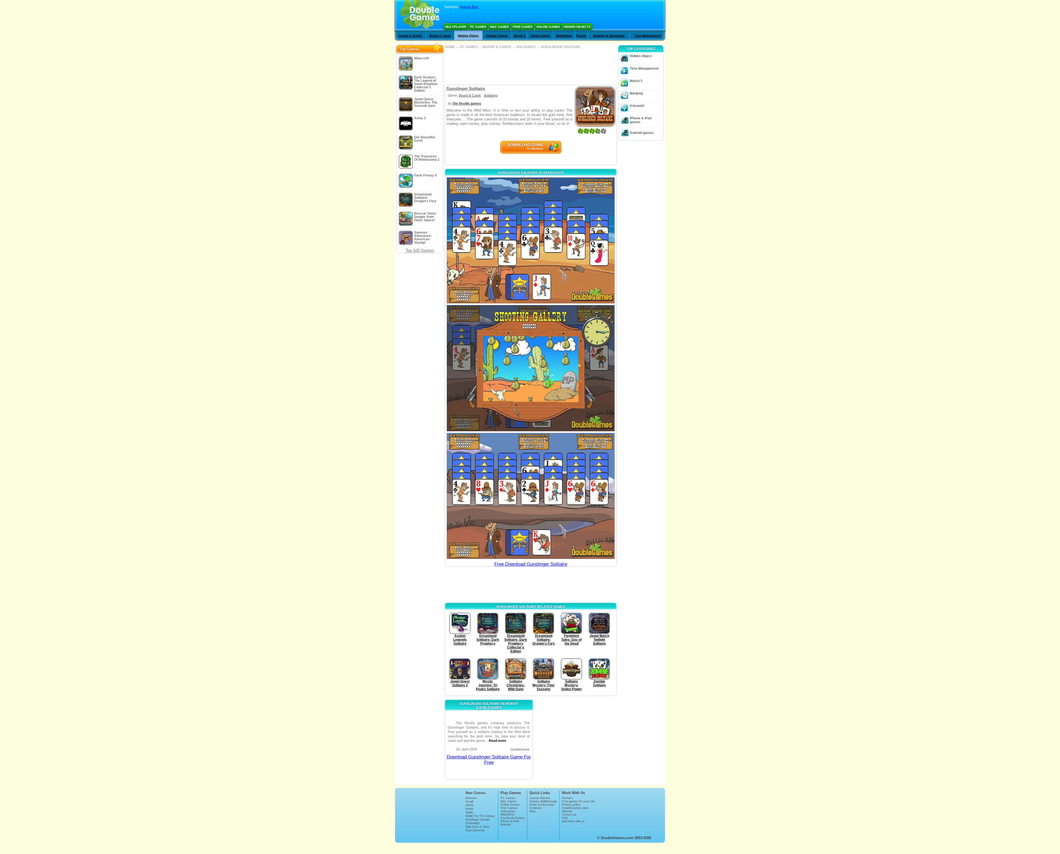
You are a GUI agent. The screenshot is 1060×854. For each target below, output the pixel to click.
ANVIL (469, 805)
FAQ (565, 817)
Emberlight (472, 823)
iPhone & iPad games (640, 120)
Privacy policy (571, 804)
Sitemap (567, 811)
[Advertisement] (530, 67)
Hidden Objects (577, 26)
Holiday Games (497, 35)
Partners (567, 798)
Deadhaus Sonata (477, 819)
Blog (532, 811)
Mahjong (636, 93)
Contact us (569, 814)
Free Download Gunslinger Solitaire (530, 564)
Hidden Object (468, 35)
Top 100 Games (420, 250)
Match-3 (519, 35)
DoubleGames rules (575, 808)
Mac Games (499, 26)
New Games (475, 793)
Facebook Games (512, 817)
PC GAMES (469, 47)
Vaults (469, 812)
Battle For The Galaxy (480, 816)
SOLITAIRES (526, 47)
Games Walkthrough (543, 801)
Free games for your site (578, 801)
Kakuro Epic (469, 7)
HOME (450, 47)
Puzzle (581, 35)
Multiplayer (455, 26)
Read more (497, 741)
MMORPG (507, 814)
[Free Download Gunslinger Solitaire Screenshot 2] (531, 368)
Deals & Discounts (541, 804)
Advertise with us (573, 821)
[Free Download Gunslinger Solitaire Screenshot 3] (531, 496)
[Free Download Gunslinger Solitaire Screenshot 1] (531, 240)
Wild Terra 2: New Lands (477, 828)
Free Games (522, 26)
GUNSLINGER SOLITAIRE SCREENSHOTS (531, 173)
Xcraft (469, 801)
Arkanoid (637, 106)
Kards (469, 808)
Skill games (508, 811)
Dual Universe (474, 830)
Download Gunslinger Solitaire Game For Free (489, 759)
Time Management (647, 35)
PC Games (478, 26)
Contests (535, 808)
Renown (470, 798)
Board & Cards (440, 35)
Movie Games (540, 35)
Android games (642, 133)
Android (505, 824)
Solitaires (491, 95)
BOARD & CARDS (497, 47)
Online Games (548, 26)
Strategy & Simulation (609, 35)
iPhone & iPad (509, 821)
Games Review (539, 798)
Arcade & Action (410, 35)
